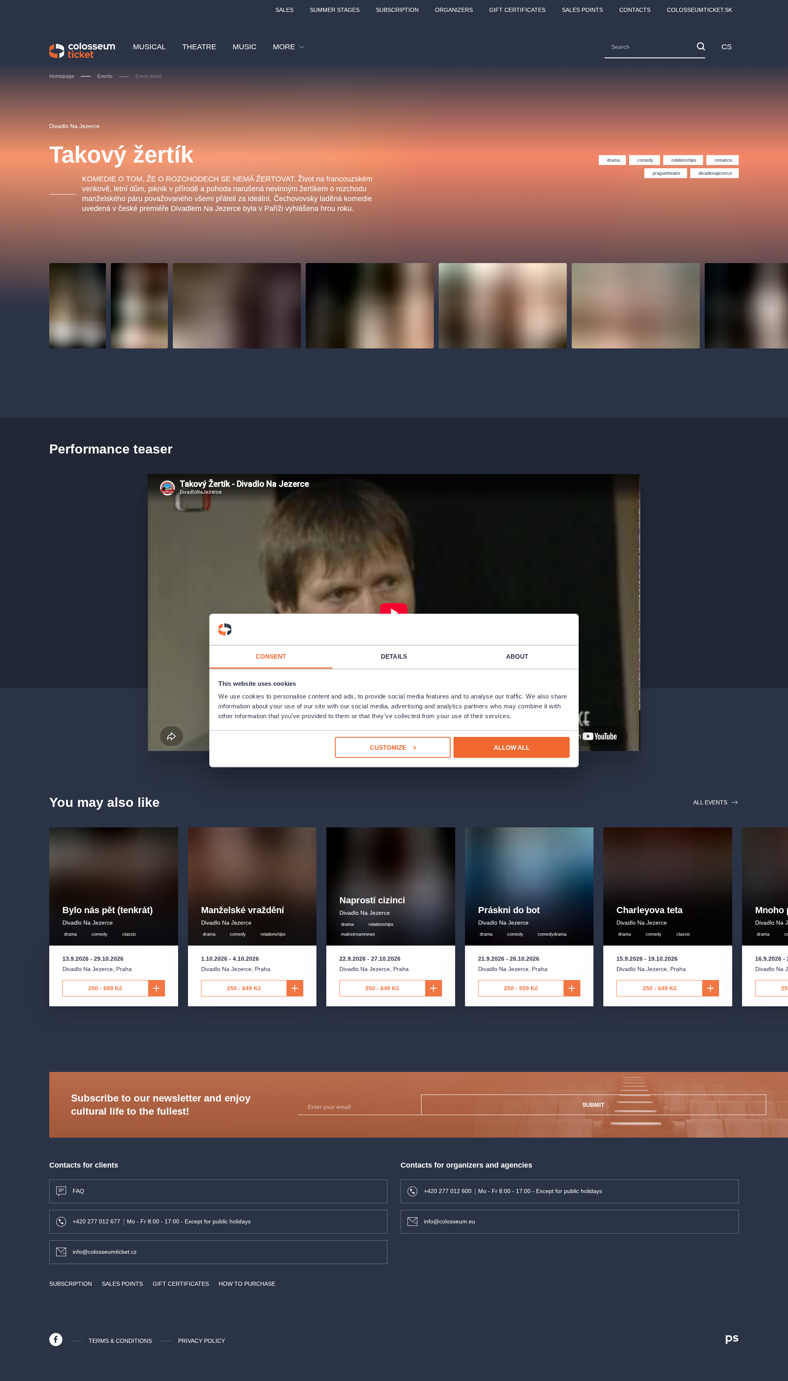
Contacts (635, 10)
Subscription (397, 10)
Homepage (61, 76)
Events (104, 76)
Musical (149, 47)
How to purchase (247, 1283)
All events (710, 802)
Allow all (511, 747)
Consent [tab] (271, 656)
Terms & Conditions (120, 1340)
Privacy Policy (201, 1340)
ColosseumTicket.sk (699, 10)
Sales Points (582, 10)
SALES (284, 10)
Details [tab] (394, 656)
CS (727, 47)
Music (245, 47)
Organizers (454, 10)
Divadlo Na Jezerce (74, 126)
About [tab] (517, 656)
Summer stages (335, 10)
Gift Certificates (517, 10)
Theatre (199, 47)
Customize (388, 747)
